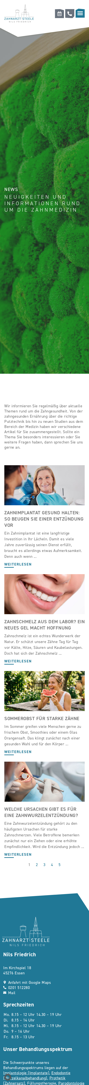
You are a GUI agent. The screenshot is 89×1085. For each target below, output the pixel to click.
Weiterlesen (18, 564)
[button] (80, 13)
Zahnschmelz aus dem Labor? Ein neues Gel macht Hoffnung (44, 624)
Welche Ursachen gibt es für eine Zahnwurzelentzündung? (41, 812)
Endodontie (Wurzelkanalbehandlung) (36, 1075)
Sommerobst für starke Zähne (41, 718)
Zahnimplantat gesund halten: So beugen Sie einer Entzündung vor (43, 519)
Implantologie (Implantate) (26, 1073)
